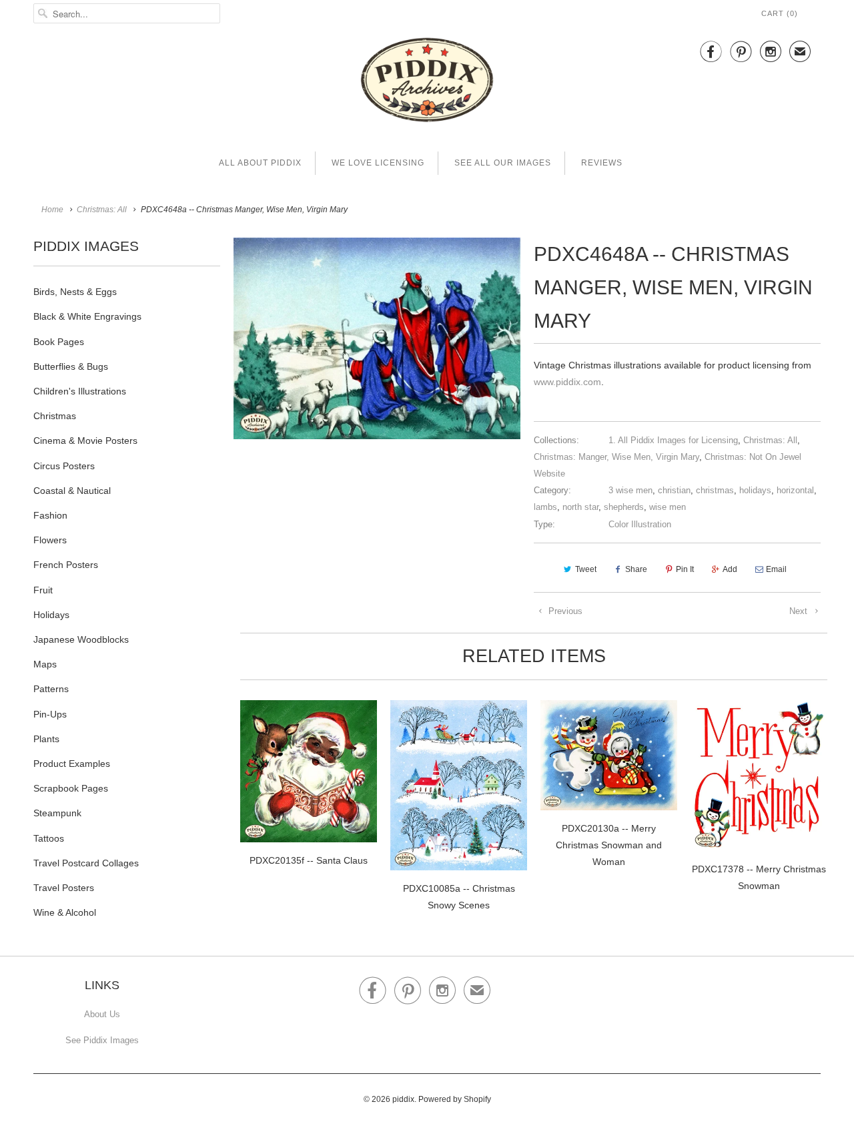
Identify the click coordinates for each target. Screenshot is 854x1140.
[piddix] (427, 82)
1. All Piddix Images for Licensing (673, 440)
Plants (46, 739)
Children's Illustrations (79, 391)
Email (776, 569)
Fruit (43, 590)
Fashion (50, 515)
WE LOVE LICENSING (378, 163)
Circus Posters (64, 466)
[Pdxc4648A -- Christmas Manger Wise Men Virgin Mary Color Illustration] (377, 338)
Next (799, 611)
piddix (403, 1099)
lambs (545, 507)
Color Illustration (639, 524)
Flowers (50, 540)
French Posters (65, 564)
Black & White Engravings (87, 316)
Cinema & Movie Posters (85, 440)
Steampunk (57, 813)
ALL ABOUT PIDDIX (260, 163)
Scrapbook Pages (70, 788)
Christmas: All (770, 440)
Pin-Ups (50, 714)
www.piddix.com (567, 381)
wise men (667, 507)
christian (674, 490)
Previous (564, 611)
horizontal (795, 490)
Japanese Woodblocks (81, 639)
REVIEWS (601, 163)
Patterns (51, 688)
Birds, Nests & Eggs (75, 291)
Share (636, 569)
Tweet (585, 569)
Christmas (54, 415)
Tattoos (48, 838)
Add (730, 569)
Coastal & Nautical (72, 490)
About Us (102, 1014)
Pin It (685, 569)
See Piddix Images (102, 1040)
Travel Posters (63, 887)
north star (580, 507)
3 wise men (630, 490)
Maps (45, 664)
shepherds (624, 507)
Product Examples (71, 763)
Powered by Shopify (454, 1099)
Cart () (779, 13)
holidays (755, 490)
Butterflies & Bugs (70, 366)
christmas (715, 490)
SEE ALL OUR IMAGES (502, 163)
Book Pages (58, 341)
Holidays (51, 614)
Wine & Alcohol (64, 912)
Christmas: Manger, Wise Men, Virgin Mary (616, 457)
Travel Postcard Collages (86, 863)
